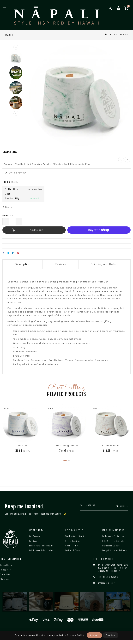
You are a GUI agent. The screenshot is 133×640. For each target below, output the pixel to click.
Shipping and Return (104, 264)
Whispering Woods (66, 445)
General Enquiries (72, 540)
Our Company (34, 536)
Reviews (60, 264)
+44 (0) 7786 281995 (108, 576)
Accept (94, 635)
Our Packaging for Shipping (113, 536)
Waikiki (22, 445)
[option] (16, 57)
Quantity (7, 215)
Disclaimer (4, 579)
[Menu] (4, 8)
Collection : (12, 189)
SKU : (8, 194)
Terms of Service (6, 564)
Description (22, 264)
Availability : (13, 198)
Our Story (33, 540)
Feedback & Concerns (73, 550)
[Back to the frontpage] (105, 34)
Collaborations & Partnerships (41, 550)
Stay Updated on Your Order (76, 536)
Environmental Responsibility (41, 545)
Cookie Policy (5, 574)
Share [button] (8, 207)
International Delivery (111, 545)
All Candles (121, 34)
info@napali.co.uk (106, 582)
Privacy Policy (6, 569)
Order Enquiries (71, 545)
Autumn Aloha (111, 445)
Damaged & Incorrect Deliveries (114, 550)
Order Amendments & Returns (114, 540)
